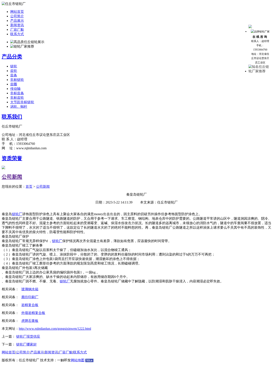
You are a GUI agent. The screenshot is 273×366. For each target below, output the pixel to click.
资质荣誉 (12, 158)
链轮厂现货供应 (28, 336)
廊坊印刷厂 (29, 297)
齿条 (13, 75)
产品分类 (12, 56)
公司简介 (17, 16)
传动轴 (15, 88)
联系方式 (17, 34)
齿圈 (13, 84)
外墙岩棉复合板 (33, 313)
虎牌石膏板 (29, 320)
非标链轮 (17, 79)
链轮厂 (17, 214)
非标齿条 (17, 93)
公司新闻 (12, 177)
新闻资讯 (17, 25)
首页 (29, 186)
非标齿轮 (17, 97)
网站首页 (17, 11)
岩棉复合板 (29, 305)
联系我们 (12, 116)
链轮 (13, 66)
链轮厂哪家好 (26, 344)
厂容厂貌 (17, 29)
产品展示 (17, 20)
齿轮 (13, 71)
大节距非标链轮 (22, 102)
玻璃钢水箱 (29, 289)
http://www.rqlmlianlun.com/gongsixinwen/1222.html (55, 328)
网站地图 (77, 360)
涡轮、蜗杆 (18, 106)
